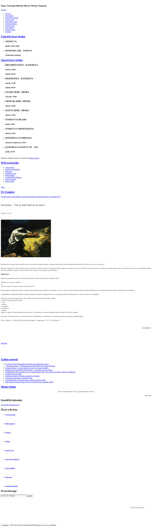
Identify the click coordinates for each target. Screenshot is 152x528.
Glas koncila (9, 167)
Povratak (4, 343)
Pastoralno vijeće (11, 22)
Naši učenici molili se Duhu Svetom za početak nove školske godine (29, 382)
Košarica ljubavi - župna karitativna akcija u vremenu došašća (27, 368)
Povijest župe (10, 26)
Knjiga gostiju (10, 30)
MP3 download (10, 424)
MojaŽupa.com (10, 173)
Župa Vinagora (10, 179)
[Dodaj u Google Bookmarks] (147, 328)
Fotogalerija (9, 28)
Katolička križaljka (11, 486)
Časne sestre (9, 20)
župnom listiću (34, 158)
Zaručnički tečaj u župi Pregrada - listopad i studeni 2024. (25, 380)
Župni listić (9, 16)
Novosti (8, 14)
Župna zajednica (11, 24)
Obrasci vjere (9, 450)
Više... (3, 187)
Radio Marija (10, 175)
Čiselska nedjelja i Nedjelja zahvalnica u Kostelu (22, 376)
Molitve (7, 441)
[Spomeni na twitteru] (143, 328)
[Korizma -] (26, 257)
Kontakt (8, 32)
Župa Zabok (9, 181)
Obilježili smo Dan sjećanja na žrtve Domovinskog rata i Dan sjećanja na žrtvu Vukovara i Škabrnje (40, 372)
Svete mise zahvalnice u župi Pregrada (18, 378)
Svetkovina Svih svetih (13, 374)
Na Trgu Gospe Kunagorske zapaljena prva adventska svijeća (27, 364)
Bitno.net (8, 171)
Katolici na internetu (12, 169)
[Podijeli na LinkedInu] (145, 328)
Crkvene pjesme (10, 415)
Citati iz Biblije (10, 468)
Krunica (8, 432)
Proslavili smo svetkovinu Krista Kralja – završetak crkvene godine (28, 370)
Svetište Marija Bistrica (13, 177)
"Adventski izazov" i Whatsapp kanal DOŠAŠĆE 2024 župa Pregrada (30, 366)
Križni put (8, 477)
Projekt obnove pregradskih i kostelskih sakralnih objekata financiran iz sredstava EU (31, 197)
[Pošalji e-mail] (150, 328)
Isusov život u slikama (12, 459)
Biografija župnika (11, 18)
